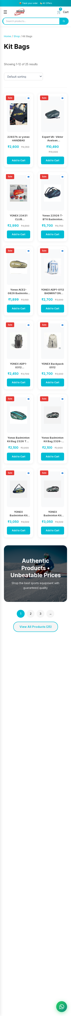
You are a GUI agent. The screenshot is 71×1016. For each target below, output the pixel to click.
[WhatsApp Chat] (61, 1006)
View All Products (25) (36, 627)
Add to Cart (18, 160)
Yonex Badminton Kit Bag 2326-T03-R (52, 441)
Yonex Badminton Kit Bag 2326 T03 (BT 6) (18, 441)
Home (7, 36)
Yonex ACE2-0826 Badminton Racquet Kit (18, 293)
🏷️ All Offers (46, 3)
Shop (17, 36)
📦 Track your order (28, 3)
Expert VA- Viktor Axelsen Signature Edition (53, 140)
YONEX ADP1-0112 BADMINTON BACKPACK (52, 293)
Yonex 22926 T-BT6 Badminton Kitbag (52, 219)
